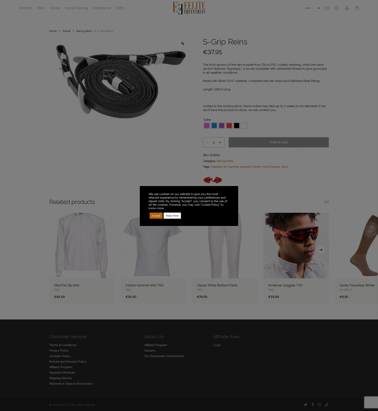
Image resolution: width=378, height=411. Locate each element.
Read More (172, 215)
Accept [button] (156, 215)
